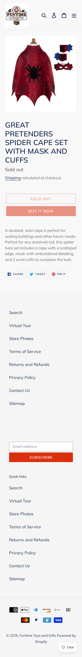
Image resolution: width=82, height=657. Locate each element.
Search (16, 312)
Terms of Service (25, 351)
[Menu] (74, 15)
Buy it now (41, 211)
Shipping (13, 177)
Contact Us (19, 390)
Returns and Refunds (29, 364)
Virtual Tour (20, 325)
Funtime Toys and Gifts (38, 635)
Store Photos (21, 338)
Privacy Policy (22, 377)
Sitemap (17, 403)
